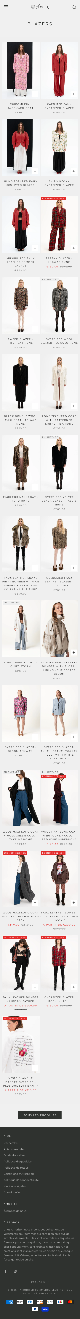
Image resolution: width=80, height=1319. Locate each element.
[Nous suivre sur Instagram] (15, 1271)
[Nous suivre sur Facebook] (5, 1271)
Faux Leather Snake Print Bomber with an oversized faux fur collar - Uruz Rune (20, 583)
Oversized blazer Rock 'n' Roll (59, 999)
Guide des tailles (14, 1155)
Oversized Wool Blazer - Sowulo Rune (59, 341)
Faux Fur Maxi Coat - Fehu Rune (20, 499)
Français (38, 1282)
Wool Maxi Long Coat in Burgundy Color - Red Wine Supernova (59, 835)
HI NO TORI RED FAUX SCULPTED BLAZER (20, 183)
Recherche (10, 1143)
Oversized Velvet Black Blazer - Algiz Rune (59, 501)
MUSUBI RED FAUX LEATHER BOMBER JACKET (21, 262)
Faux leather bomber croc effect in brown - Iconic (59, 916)
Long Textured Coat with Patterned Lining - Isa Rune (59, 420)
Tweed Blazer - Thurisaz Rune (20, 341)
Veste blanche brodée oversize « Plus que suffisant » (20, 1082)
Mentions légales (15, 1186)
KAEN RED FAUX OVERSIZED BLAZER (59, 106)
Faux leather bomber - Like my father (20, 999)
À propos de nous (15, 1211)
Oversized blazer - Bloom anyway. (21, 749)
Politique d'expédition (18, 1161)
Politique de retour (16, 1167)
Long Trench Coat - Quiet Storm (20, 664)
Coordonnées (12, 1192)
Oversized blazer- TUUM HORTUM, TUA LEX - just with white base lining (59, 753)
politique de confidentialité (21, 1180)
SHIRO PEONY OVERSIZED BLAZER (59, 183)
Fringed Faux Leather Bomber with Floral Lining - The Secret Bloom (59, 668)
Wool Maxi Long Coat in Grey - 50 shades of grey (20, 916)
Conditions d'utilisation (19, 1173)
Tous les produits (40, 1115)
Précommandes (14, 1149)
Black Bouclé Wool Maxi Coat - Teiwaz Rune (20, 420)
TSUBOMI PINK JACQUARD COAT (20, 106)
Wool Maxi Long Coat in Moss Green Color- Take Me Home (21, 835)
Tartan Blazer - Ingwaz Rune (59, 260)
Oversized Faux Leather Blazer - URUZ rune (59, 581)
